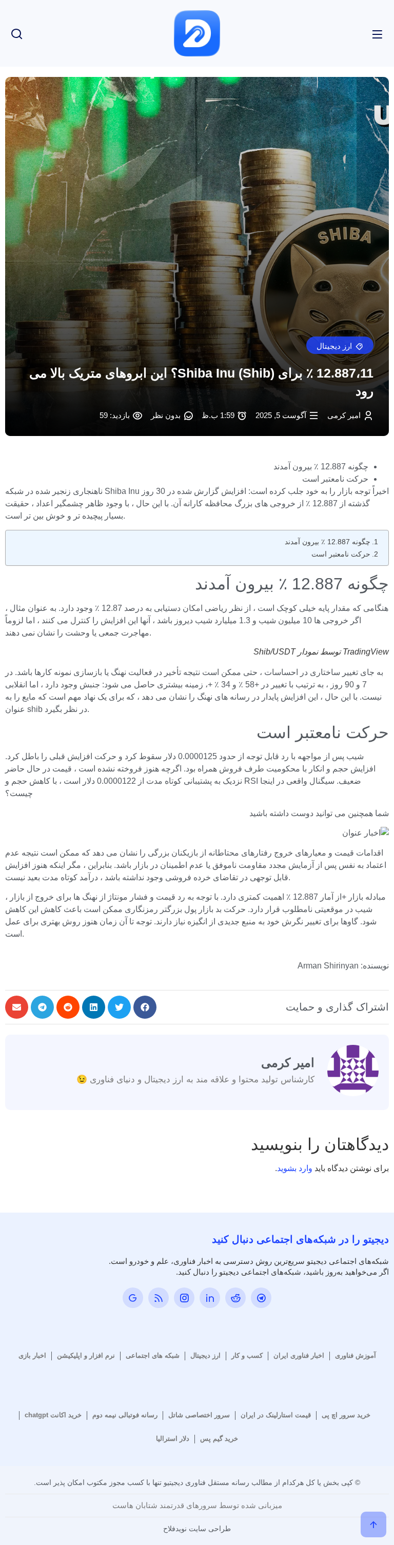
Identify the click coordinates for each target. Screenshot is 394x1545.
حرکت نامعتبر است (340, 554)
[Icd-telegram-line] (261, 1298)
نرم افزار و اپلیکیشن (86, 1355)
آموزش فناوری (355, 1355)
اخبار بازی (32, 1355)
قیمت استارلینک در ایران (276, 1415)
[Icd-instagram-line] (184, 1298)
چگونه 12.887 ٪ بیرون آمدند (327, 542)
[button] (339, 345)
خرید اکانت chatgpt (53, 1415)
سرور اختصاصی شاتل (199, 1415)
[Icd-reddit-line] (235, 1298)
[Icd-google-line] (133, 1298)
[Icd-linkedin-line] (210, 1298)
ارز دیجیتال (205, 1355)
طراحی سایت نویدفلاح (197, 1528)
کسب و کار (247, 1355)
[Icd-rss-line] (158, 1298)
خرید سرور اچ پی (346, 1415)
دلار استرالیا (172, 1438)
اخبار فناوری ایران (298, 1355)
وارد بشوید (294, 1168)
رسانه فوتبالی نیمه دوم (124, 1415)
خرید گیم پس (219, 1438)
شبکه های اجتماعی (153, 1355)
